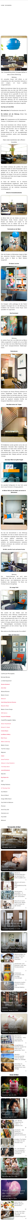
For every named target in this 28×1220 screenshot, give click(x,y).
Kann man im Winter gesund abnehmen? (19, 1203)
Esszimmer (5, 869)
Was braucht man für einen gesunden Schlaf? (12, 864)
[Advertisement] (14, 21)
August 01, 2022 (13, 951)
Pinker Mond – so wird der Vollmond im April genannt (13, 1193)
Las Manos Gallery (5, 734)
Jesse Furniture (5, 759)
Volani (2, 756)
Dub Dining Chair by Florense (8, 702)
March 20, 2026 (13, 1176)
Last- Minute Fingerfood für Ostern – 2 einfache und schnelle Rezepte (20, 1124)
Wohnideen (8, 5)
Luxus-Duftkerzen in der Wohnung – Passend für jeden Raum (12, 1025)
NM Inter (3, 713)
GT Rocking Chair (5, 788)
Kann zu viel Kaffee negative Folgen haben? (11, 1112)
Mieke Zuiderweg (5, 741)
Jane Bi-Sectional (5, 770)
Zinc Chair (3, 688)
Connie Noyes (4, 731)
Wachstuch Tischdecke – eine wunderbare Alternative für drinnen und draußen (20, 1040)
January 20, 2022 (13, 1010)
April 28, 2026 (12, 1095)
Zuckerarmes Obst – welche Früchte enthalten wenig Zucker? (12, 1088)
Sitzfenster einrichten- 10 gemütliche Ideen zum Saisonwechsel (13, 923)
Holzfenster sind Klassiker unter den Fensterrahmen (20, 965)
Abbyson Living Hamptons (7, 763)
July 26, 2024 (12, 847)
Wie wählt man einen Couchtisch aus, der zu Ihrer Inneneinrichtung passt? (13, 840)
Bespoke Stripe (5, 706)
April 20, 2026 (12, 1117)
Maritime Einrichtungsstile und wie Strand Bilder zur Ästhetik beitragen (20, 1058)
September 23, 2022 (14, 929)
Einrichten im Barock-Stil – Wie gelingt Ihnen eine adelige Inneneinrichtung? (20, 1067)
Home (2, 5)
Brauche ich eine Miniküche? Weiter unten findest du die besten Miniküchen (20, 904)
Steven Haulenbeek (6, 723)
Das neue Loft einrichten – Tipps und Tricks (13, 1005)
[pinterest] (3, 38)
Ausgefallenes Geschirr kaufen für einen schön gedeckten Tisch (20, 1047)
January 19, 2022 (13, 1032)
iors (6, 713)
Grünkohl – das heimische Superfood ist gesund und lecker (20, 1132)
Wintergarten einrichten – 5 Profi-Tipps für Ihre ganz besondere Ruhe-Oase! (20, 895)
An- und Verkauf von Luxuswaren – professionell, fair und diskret (20, 1151)
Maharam (3, 698)
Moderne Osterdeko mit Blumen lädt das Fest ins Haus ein (12, 1171)
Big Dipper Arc (4, 777)
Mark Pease (4, 738)
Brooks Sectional (5, 684)
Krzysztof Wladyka (5, 716)
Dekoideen (5, 929)
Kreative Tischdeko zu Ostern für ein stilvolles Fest (20, 1140)
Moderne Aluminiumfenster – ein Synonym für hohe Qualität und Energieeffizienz (20, 876)
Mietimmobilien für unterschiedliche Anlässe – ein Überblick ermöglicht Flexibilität (20, 958)
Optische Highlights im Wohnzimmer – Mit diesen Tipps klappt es (13, 945)
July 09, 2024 (12, 869)
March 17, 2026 (13, 1198)
